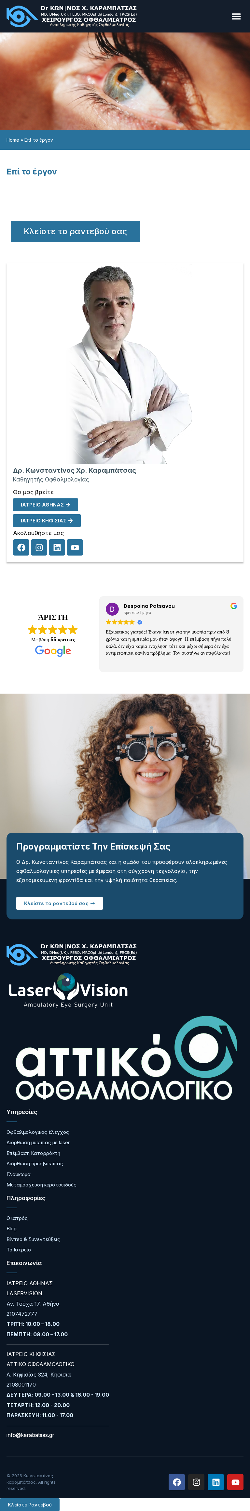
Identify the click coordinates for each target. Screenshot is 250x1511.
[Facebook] (21, 547)
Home (13, 140)
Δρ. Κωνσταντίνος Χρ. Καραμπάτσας (74, 470)
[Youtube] (75, 547)
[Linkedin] (57, 547)
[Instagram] (39, 547)
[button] (236, 16)
